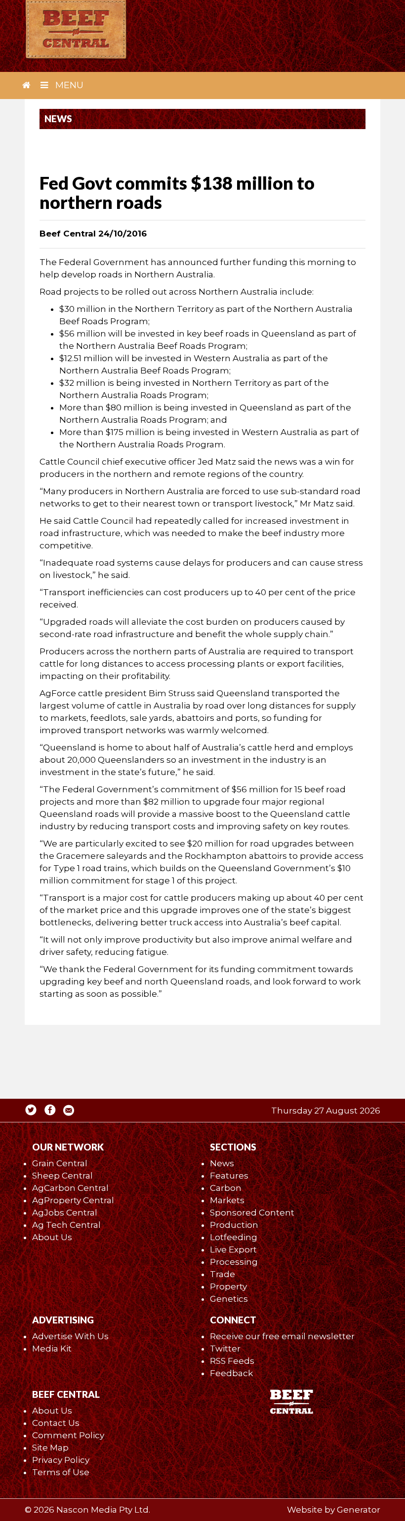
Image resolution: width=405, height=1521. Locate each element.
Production (234, 1225)
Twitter (225, 1348)
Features (229, 1176)
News (222, 1163)
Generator (358, 1510)
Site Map (50, 1448)
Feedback (231, 1373)
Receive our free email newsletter (282, 1336)
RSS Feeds (232, 1361)
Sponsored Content (252, 1212)
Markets (227, 1200)
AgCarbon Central (70, 1188)
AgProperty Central (73, 1200)
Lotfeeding (233, 1237)
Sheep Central (62, 1176)
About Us (52, 1237)
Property (228, 1286)
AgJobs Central (64, 1212)
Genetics (229, 1299)
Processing (234, 1262)
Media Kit (52, 1348)
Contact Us (56, 1423)
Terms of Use (60, 1472)
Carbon (226, 1188)
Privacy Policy (60, 1460)
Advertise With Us (70, 1336)
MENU (68, 85)
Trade (222, 1274)
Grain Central (59, 1163)
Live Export (233, 1249)
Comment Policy (68, 1435)
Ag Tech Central (66, 1225)
